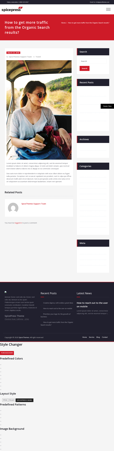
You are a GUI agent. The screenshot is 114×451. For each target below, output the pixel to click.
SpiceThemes (23, 337)
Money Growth (87, 213)
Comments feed (88, 262)
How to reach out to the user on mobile (57, 308)
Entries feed (86, 257)
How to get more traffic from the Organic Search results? (88, 23)
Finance (85, 197)
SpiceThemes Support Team (20, 57)
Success (85, 219)
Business (85, 180)
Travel (38, 57)
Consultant (86, 185)
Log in (84, 251)
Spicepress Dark (24, 400)
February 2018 (87, 153)
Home (63, 23)
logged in (18, 223)
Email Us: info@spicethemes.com (99, 2)
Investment (86, 202)
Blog (98, 337)
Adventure (86, 174)
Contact (105, 337)
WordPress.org (87, 268)
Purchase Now (7, 353)
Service (91, 337)
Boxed (11, 400)
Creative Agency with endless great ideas (58, 303)
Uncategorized (87, 230)
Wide (5, 400)
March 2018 (86, 148)
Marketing (86, 208)
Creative (85, 191)
